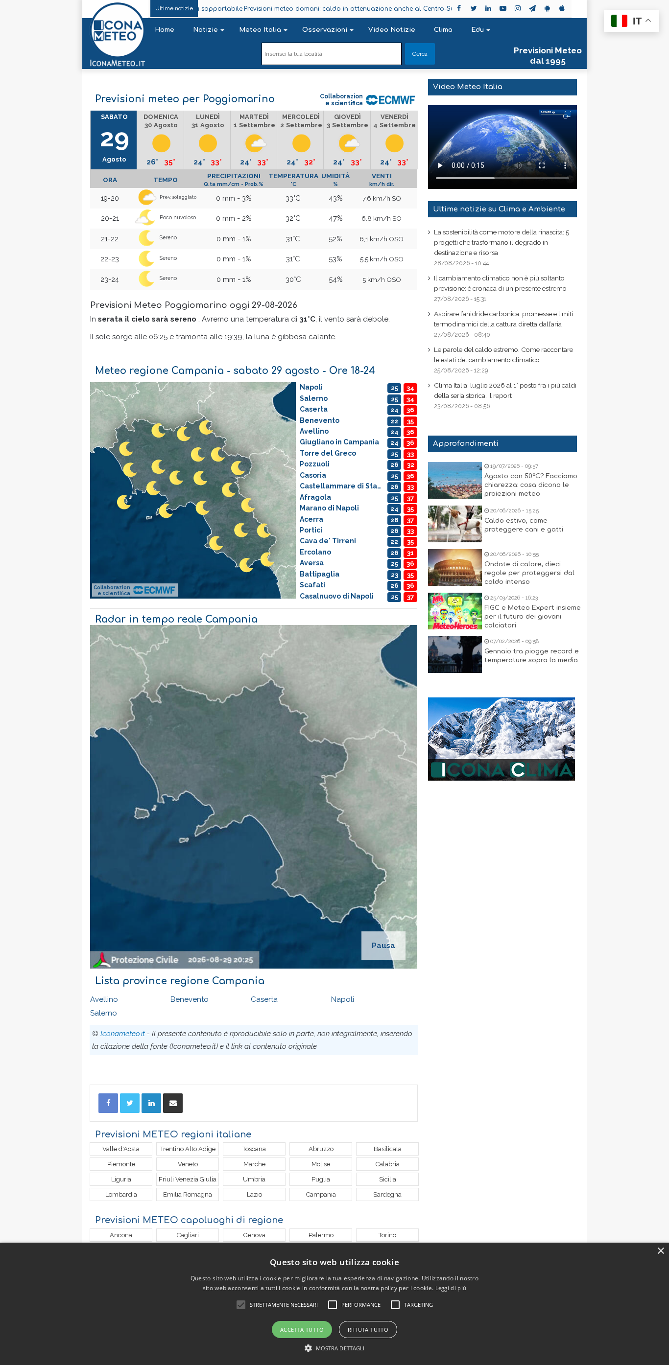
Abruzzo (321, 1149)
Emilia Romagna (187, 1194)
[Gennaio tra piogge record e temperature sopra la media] (455, 654)
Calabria (388, 1164)
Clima (443, 29)
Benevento (189, 999)
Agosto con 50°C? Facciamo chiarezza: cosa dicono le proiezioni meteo (530, 485)
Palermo (321, 1235)
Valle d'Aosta (121, 1149)
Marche (254, 1164)
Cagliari (188, 1235)
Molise (320, 1164)
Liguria (121, 1179)
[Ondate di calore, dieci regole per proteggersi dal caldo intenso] (455, 567)
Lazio (254, 1194)
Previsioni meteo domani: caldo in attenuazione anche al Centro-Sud (299, 8)
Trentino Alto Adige (187, 1149)
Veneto (188, 1164)
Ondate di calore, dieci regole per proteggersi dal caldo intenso (529, 573)
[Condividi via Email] (173, 1103)
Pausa (383, 945)
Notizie (205, 29)
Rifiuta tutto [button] (368, 1329)
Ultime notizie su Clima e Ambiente (499, 209)
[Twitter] (130, 1103)
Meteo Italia (260, 29)
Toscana (254, 1149)
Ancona (121, 1235)
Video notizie (391, 29)
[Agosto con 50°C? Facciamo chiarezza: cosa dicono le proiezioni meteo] (455, 480)
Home (164, 29)
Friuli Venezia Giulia (187, 1179)
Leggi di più (451, 1288)
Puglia (320, 1179)
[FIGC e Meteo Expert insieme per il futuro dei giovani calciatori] (455, 611)
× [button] (660, 1251)
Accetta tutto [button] (302, 1329)
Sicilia (387, 1179)
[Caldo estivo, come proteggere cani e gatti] (455, 524)
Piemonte (121, 1164)
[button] (335, 1348)
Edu (477, 29)
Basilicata (388, 1149)
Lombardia (121, 1194)
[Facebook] (108, 1103)
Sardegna (387, 1194)
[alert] (334, 1304)
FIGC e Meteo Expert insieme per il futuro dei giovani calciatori (532, 616)
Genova (254, 1235)
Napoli (342, 999)
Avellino (104, 999)
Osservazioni (324, 29)
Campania (321, 1194)
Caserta (264, 999)
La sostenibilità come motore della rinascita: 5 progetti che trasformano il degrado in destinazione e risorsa (501, 242)
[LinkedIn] (151, 1103)
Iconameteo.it (122, 1033)
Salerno (103, 1013)
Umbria (254, 1179)
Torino (387, 1235)
